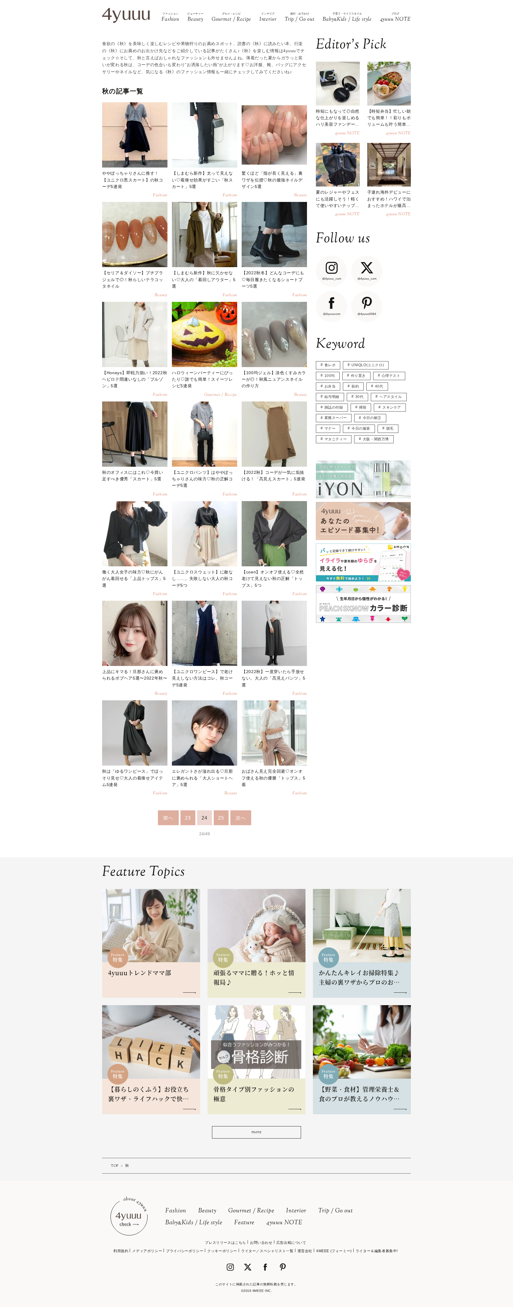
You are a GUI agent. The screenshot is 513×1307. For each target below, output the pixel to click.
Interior (296, 1211)
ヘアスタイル (390, 397)
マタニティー (335, 439)
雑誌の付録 (333, 407)
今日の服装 (361, 428)
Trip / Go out (335, 1211)
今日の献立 (372, 418)
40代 (379, 386)
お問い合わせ (261, 1243)
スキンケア (391, 407)
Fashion (175, 1211)
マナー (330, 428)
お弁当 (330, 386)
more (256, 1132)
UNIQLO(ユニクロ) (368, 365)
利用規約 (120, 1251)
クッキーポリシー (222, 1251)
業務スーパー (335, 418)
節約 (355, 386)
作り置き (358, 376)
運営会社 (304, 1251)
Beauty (207, 1211)
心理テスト (391, 376)
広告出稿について (291, 1243)
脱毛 (390, 428)
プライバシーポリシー (184, 1251)
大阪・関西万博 (376, 439)
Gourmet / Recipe (251, 1211)
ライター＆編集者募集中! (377, 1251)
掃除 (362, 407)
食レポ (330, 365)
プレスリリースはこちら (225, 1243)
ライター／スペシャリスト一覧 (267, 1251)
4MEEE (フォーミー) (334, 1251)
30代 (359, 397)
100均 (329, 376)
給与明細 (331, 397)
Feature (244, 1223)
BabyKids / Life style (193, 1223)
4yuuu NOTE (284, 1223)
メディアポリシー (147, 1251)
